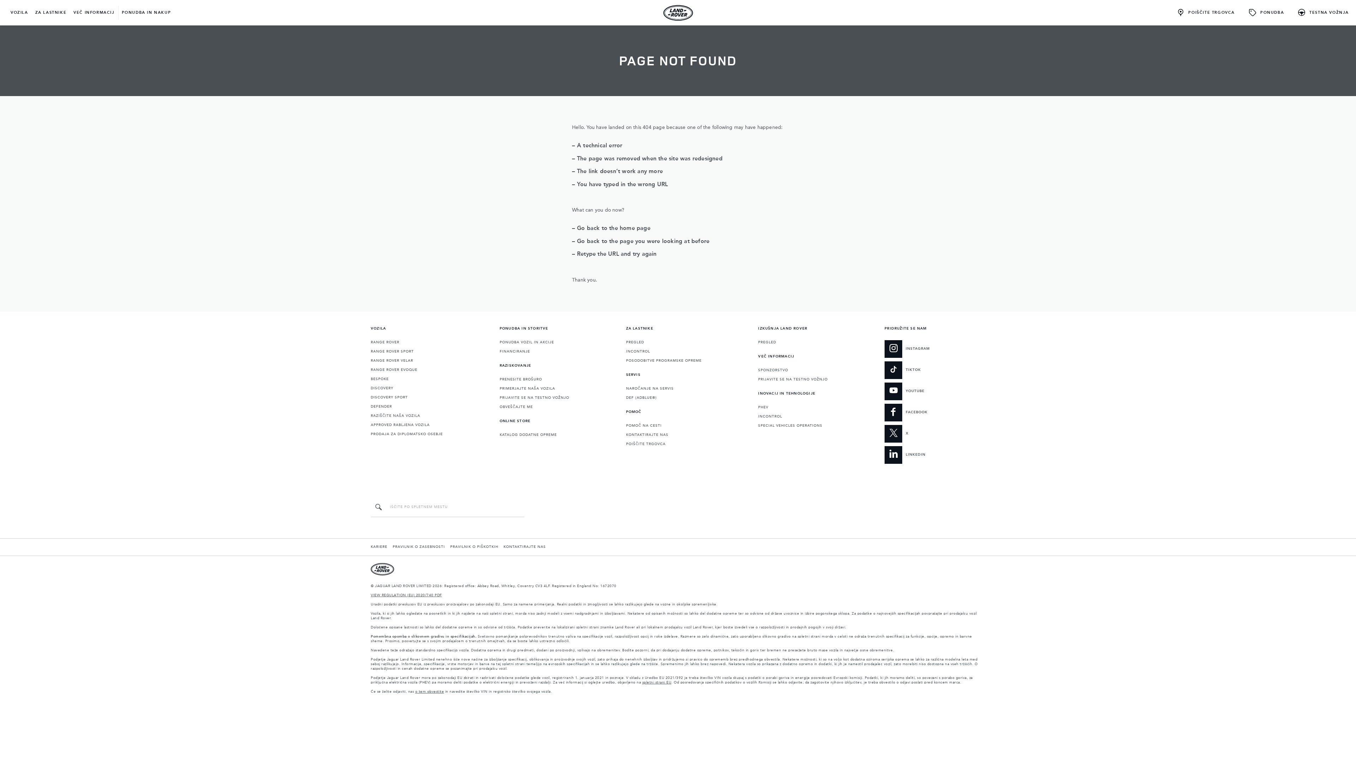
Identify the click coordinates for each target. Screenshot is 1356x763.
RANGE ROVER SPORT (392, 351)
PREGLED (635, 342)
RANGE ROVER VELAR (392, 361)
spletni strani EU (657, 682)
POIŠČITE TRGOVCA (646, 444)
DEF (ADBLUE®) (641, 398)
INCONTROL (638, 351)
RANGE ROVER (385, 342)
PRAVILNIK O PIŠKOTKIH (474, 547)
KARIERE (379, 547)
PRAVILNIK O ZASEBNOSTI (419, 547)
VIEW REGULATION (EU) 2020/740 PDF (406, 595)
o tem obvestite (429, 691)
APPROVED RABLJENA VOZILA (400, 425)
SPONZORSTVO (773, 370)
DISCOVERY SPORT (389, 397)
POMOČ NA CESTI (644, 426)
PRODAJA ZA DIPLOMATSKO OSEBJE (407, 434)
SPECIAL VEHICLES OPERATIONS (790, 426)
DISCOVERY (382, 388)
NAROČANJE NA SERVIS (650, 388)
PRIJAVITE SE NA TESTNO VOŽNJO (534, 398)
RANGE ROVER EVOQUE (394, 370)
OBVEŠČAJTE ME (516, 407)
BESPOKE (380, 379)
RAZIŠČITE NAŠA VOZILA (395, 416)
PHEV (763, 407)
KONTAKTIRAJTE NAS (647, 435)
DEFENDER (381, 406)
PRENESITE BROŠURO (521, 379)
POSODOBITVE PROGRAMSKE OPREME (664, 361)
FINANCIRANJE (515, 351)
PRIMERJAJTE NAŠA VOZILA (527, 388)
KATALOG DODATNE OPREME (528, 435)
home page (635, 228)
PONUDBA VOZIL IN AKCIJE (527, 342)
